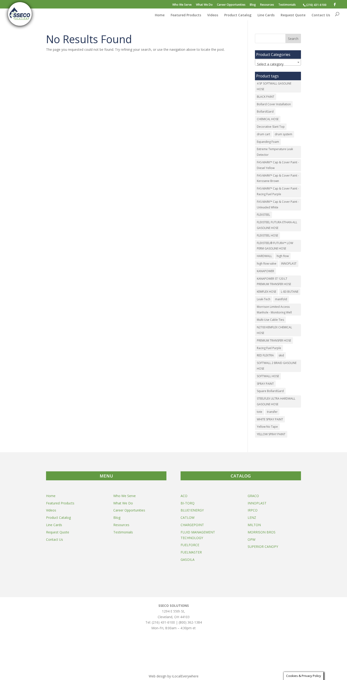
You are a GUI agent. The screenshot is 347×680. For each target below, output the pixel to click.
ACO (184, 496)
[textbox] (278, 64)
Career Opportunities (231, 5)
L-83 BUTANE (289, 292)
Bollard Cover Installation (274, 104)
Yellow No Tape (267, 427)
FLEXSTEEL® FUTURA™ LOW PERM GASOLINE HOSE (275, 246)
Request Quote (293, 15)
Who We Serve (182, 5)
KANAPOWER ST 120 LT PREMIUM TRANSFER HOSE (274, 281)
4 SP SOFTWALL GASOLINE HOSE (274, 86)
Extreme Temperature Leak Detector (275, 152)
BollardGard (265, 112)
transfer (272, 412)
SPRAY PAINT (265, 384)
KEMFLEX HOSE (266, 292)
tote (259, 412)
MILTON (254, 525)
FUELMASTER (191, 552)
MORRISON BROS (261, 532)
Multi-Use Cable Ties (270, 320)
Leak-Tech (263, 299)
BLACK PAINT (265, 97)
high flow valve (266, 264)
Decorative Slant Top (271, 127)
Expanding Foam (268, 142)
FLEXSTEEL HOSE (267, 235)
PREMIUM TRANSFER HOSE (274, 340)
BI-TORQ (188, 503)
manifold (281, 299)
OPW (251, 539)
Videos (212, 15)
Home (160, 15)
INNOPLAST (288, 264)
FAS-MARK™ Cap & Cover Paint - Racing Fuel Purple (278, 191)
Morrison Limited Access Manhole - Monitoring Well (274, 309)
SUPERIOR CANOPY (263, 546)
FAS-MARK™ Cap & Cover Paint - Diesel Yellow (278, 165)
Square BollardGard (270, 391)
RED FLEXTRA (265, 355)
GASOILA (188, 559)
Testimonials (287, 5)
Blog (253, 5)
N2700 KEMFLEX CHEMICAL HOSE (274, 330)
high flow (283, 256)
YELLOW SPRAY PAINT (271, 434)
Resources (267, 5)
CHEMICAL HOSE (268, 119)
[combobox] (278, 62)
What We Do (204, 5)
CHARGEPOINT (192, 525)
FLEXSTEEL (263, 215)
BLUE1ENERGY (192, 510)
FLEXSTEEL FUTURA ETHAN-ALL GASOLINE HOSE (277, 225)
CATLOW (188, 517)
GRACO (253, 496)
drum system (283, 134)
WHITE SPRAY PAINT (270, 419)
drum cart (263, 134)
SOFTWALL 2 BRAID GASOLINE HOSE (276, 366)
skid (281, 355)
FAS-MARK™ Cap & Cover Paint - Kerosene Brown (278, 178)
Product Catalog (237, 15)
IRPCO (253, 510)
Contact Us (321, 15)
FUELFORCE (190, 545)
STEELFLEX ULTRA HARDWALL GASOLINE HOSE (276, 401)
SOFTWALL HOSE (268, 376)
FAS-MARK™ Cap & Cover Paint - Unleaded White (278, 204)
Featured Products (186, 15)
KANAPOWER (265, 271)
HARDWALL (264, 256)
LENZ (252, 517)
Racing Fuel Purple (269, 348)
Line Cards (266, 15)
